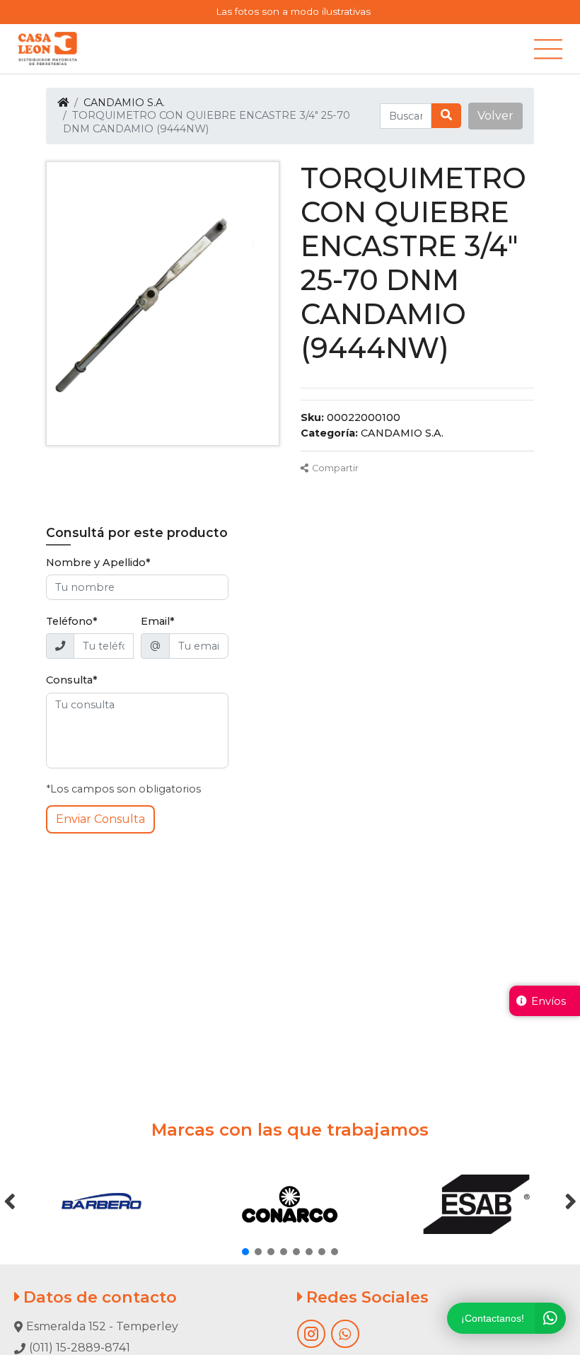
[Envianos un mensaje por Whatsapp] (345, 1334)
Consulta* (72, 680)
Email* (158, 621)
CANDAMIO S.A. (124, 102)
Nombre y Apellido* (98, 562)
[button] (495, 116)
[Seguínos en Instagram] (311, 1334)
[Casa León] (48, 49)
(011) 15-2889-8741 (79, 1347)
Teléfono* (72, 621)
